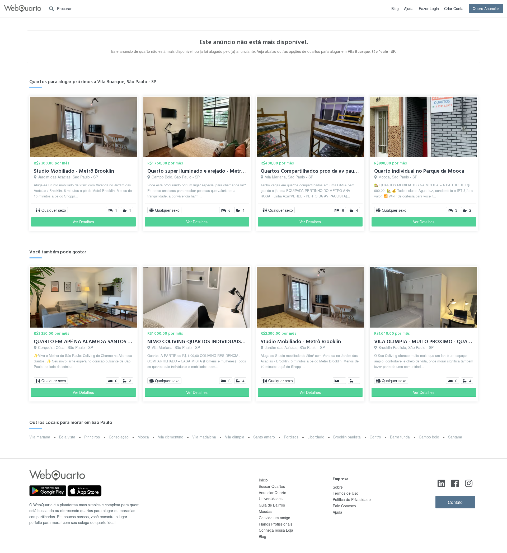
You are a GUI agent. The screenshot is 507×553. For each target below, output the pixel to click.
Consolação (119, 436)
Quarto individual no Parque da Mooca (419, 171)
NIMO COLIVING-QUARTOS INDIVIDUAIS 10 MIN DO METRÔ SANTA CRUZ (231, 341)
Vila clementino (170, 436)
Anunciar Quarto (272, 492)
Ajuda (409, 8)
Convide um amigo (274, 517)
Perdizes (291, 436)
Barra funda (400, 436)
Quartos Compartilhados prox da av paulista (312, 171)
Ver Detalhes (83, 221)
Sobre (338, 487)
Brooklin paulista (347, 436)
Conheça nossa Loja (276, 530)
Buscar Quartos (272, 486)
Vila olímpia (234, 436)
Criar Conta (453, 8)
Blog (395, 8)
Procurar (64, 8)
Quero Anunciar (486, 8)
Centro (375, 436)
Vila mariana (39, 436)
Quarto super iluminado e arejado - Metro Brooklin (206, 171)
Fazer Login (429, 8)
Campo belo (429, 436)
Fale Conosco (344, 505)
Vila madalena (204, 436)
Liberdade (315, 436)
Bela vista (67, 436)
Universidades (271, 498)
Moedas (265, 511)
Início (263, 480)
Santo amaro (264, 436)
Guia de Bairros (272, 505)
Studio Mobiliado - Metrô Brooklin (74, 171)
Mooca (143, 436)
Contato (455, 502)
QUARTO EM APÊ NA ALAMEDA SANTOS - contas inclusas (100, 341)
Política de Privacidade (352, 499)
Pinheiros (92, 436)
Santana (455, 436)
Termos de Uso (345, 493)
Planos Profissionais (275, 524)
